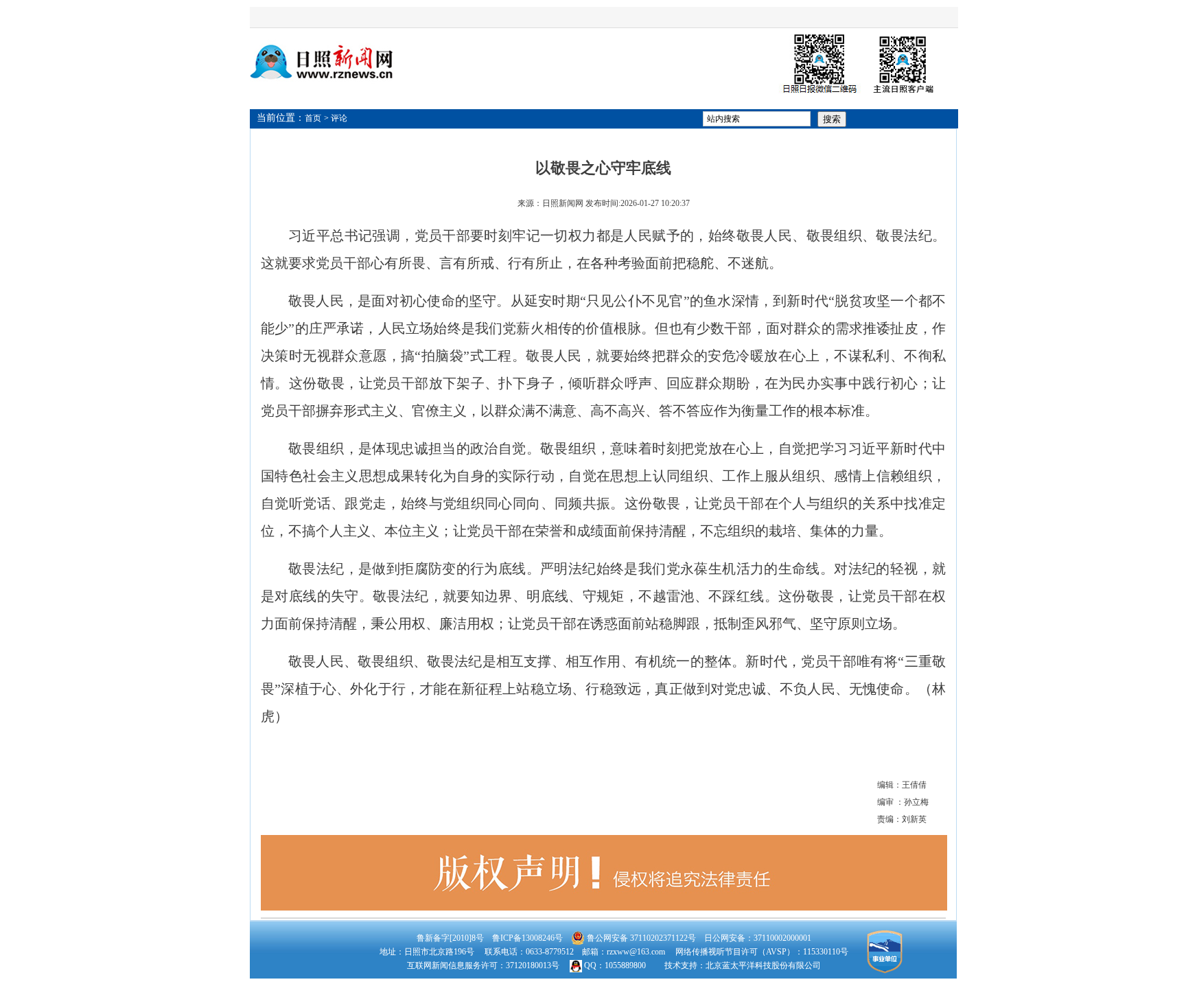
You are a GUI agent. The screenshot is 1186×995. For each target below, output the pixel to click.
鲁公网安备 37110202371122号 (640, 938)
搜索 (832, 119)
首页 (313, 118)
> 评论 (335, 118)
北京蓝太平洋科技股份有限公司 (763, 965)
